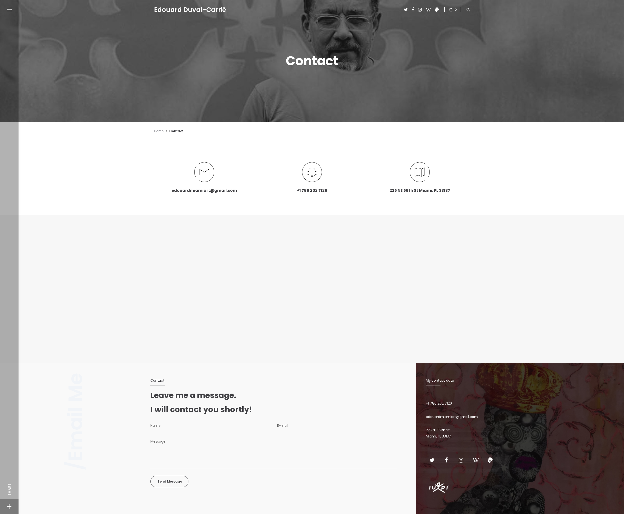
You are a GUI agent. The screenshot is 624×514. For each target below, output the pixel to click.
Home (159, 131)
